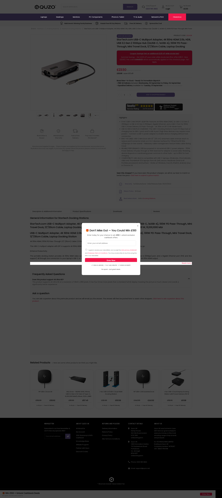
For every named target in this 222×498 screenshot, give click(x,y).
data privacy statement (129, 250)
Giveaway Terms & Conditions (98, 253)
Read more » (187, 263)
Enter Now (111, 260)
